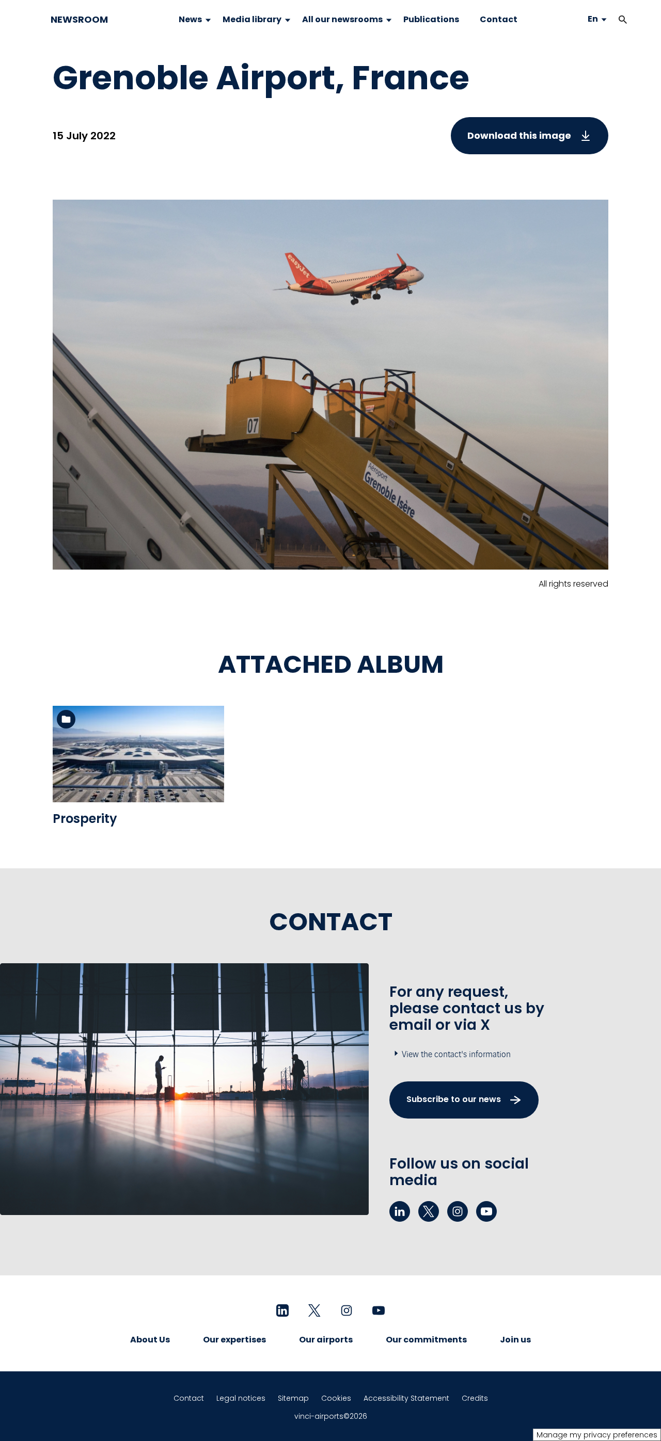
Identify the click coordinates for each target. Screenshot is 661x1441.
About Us (150, 1340)
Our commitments (426, 1340)
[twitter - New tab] (428, 1211)
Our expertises (234, 1340)
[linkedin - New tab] (399, 1211)
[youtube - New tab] (486, 1211)
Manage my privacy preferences (597, 1435)
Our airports (326, 1340)
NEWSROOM (79, 19)
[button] (623, 19)
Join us (515, 1340)
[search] (612, 19)
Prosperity (85, 818)
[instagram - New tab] (457, 1211)
